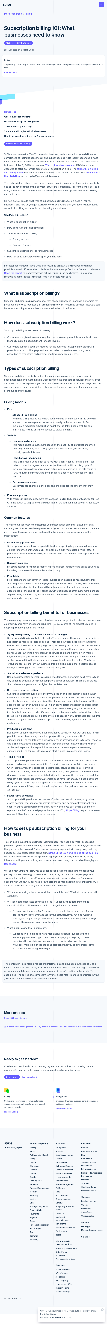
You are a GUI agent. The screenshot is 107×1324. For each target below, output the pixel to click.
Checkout (34, 1166)
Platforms (60, 1188)
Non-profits (61, 1223)
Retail (58, 1234)
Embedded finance (64, 1166)
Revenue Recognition (39, 1224)
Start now (11, 1077)
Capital (33, 1162)
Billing (28, 13)
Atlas (32, 1151)
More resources (13, 13)
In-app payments (63, 1177)
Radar (32, 1221)
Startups (60, 1151)
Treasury (34, 1239)
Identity (33, 1191)
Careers (84, 1204)
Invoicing (34, 1195)
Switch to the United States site (55, 1317)
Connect (34, 1173)
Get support (86, 1226)
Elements (34, 1184)
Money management (65, 1184)
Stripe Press (86, 1212)
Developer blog (63, 1291)
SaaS (58, 1191)
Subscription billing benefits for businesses (25, 131)
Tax (31, 1232)
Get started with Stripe (17, 42)
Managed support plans (92, 1230)
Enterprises (61, 1147)
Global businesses (64, 1173)
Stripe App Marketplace (66, 1248)
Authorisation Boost (39, 1155)
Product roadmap (89, 1201)
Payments (34, 1213)
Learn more (9, 72)
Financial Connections (39, 1188)
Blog (83, 1155)
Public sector (61, 1231)
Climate (33, 1169)
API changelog (62, 1280)
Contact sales (28, 1077)
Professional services (65, 1227)
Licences (85, 1179)
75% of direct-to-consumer (59, 165)
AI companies (62, 1195)
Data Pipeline (36, 1180)
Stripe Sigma (35, 1228)
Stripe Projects (62, 1287)
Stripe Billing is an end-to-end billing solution (73, 852)
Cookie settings (88, 1187)
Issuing (33, 1199)
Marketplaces (62, 1180)
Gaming (59, 1202)
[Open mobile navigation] (101, 4)
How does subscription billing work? (21, 121)
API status (60, 1276)
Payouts (33, 1217)
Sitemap (85, 1183)
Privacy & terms (88, 1169)
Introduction (10, 111)
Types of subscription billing (18, 126)
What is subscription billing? (17, 116)
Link (32, 1202)
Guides (84, 1147)
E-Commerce (61, 1162)
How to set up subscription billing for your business (29, 136)
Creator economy (64, 1199)
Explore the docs (64, 1108)
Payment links (36, 1210)
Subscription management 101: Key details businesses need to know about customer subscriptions (54, 1026)
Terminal (34, 1235)
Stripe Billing (72, 810)
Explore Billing (11, 1111)
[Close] (102, 1310)
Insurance (60, 1213)
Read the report (13, 272)
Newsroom (86, 1208)
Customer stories (89, 1151)
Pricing (33, 1147)
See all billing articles (14, 1018)
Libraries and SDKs (64, 1284)
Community (86, 1158)
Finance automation (64, 1169)
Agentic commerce (64, 1155)
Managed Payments (39, 1206)
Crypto (33, 1177)
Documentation (63, 1269)
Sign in (84, 1236)
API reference (62, 1273)
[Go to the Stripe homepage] (7, 1143)
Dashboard (10, 863)
